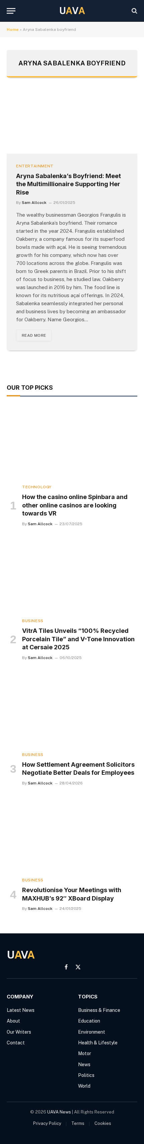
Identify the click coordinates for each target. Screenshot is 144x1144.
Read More (34, 335)
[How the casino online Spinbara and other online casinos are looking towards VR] (72, 442)
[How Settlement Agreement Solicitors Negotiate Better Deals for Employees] (72, 709)
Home (13, 29)
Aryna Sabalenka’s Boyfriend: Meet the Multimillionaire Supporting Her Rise (68, 184)
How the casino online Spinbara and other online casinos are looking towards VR (75, 505)
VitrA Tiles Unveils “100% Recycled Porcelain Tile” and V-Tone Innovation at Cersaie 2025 (78, 639)
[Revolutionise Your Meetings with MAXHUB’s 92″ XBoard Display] (72, 835)
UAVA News (59, 1111)
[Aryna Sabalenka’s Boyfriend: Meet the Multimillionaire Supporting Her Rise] (72, 122)
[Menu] (11, 10)
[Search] (133, 10)
